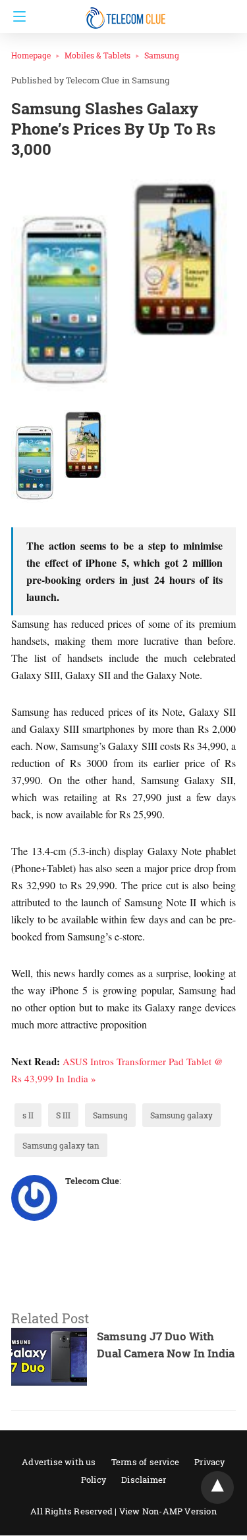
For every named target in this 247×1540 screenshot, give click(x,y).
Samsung (161, 55)
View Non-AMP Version (168, 1511)
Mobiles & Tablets (97, 55)
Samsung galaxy (181, 1115)
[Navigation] (16, 16)
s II (28, 1115)
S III (63, 1115)
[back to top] (217, 1487)
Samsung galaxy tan (60, 1145)
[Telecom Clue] (127, 12)
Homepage (31, 55)
